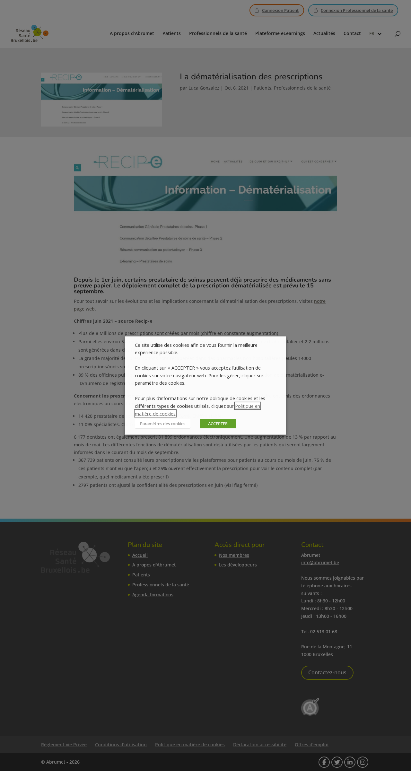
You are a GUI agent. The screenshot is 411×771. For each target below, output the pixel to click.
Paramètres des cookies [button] (162, 423)
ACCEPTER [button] (218, 423)
